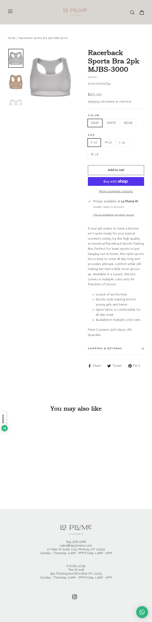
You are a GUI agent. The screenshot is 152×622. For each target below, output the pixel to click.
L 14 (122, 142)
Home (12, 38)
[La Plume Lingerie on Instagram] (74, 596)
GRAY (95, 122)
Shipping (93, 101)
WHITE (112, 122)
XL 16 (95, 154)
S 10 (94, 142)
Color (94, 115)
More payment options (116, 191)
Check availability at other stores (113, 215)
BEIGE (128, 122)
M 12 (108, 142)
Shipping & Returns (105, 348)
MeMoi (93, 77)
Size (91, 135)
